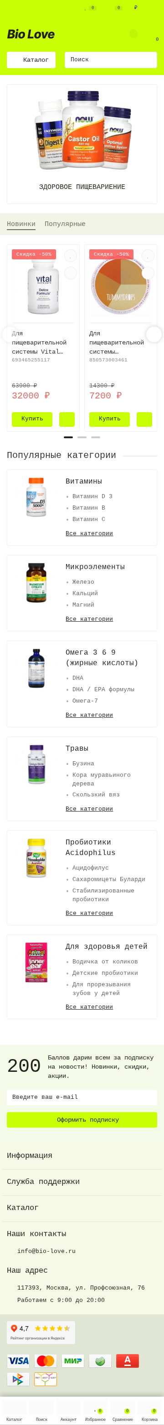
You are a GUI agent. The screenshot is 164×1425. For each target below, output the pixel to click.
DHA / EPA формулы (103, 689)
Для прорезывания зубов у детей (101, 989)
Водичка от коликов (105, 961)
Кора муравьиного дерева (101, 779)
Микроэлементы (95, 567)
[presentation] (10, 334)
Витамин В (88, 508)
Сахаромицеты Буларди (108, 879)
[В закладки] (70, 255)
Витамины (84, 482)
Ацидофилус (90, 868)
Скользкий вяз (96, 794)
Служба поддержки (43, 1182)
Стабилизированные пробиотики (103, 895)
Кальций (85, 593)
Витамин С (88, 519)
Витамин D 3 (92, 496)
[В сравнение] (70, 273)
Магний (83, 605)
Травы (77, 749)
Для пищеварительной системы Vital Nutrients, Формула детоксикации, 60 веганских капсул (41, 343)
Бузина (83, 763)
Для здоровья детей (107, 947)
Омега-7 (85, 701)
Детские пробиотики (105, 973)
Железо (83, 582)
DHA (77, 678)
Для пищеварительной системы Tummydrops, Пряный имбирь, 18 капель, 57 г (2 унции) (120, 343)
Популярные (65, 224)
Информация (29, 1155)
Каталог (23, 1208)
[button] (68, 437)
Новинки (21, 224)
